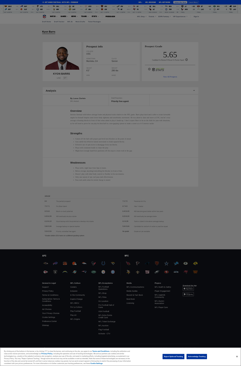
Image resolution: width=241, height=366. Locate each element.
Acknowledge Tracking (197, 356)
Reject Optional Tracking (173, 356)
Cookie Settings (65, 363)
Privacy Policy (41, 354)
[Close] (237, 356)
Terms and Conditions (99, 351)
